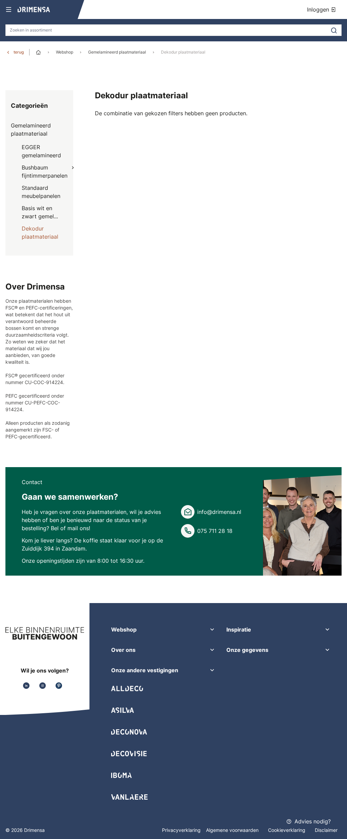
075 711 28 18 (214, 530)
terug (19, 52)
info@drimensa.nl (219, 511)
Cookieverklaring (287, 830)
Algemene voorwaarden (233, 830)
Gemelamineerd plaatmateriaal (117, 52)
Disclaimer (326, 830)
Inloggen (319, 9)
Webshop (64, 52)
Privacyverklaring (181, 830)
